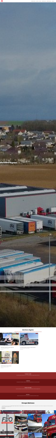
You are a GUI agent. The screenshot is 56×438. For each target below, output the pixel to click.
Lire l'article (2, 349)
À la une (17, 333)
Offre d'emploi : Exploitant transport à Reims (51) (7, 347)
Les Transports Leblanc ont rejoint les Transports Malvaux (27, 347)
